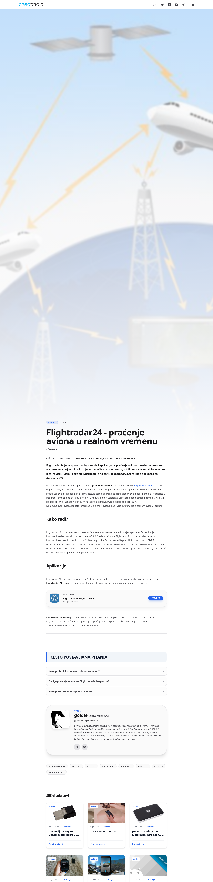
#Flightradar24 (57, 766)
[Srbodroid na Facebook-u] (169, 4)
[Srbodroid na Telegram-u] (183, 4)
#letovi (91, 766)
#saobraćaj (108, 766)
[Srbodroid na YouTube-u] (176, 4)
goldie (52, 422)
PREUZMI (156, 598)
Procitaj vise (55, 844)
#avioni (76, 766)
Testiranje (66, 458)
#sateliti (143, 766)
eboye (93, 806)
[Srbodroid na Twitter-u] (162, 4)
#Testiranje (51, 449)
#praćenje (126, 766)
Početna (51, 458)
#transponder (56, 772)
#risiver (158, 766)
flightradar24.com (144, 485)
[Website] (77, 747)
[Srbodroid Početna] (31, 4)
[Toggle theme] (154, 4)
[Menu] (193, 5)
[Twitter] (85, 747)
